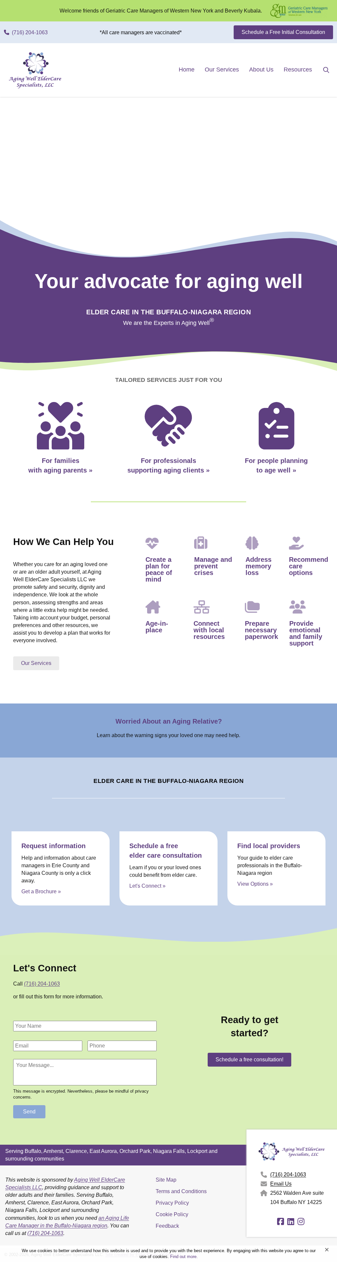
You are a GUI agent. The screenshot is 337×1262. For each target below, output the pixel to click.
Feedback (167, 1226)
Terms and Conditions (181, 1191)
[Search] (321, 69)
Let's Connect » (147, 886)
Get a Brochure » (41, 891)
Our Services (222, 69)
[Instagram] (302, 1222)
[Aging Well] (276, 442)
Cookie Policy (172, 1214)
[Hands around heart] (60, 444)
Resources (298, 69)
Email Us (281, 1184)
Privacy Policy (172, 1203)
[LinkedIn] (291, 1222)
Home (186, 69)
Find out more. (184, 1256)
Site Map (166, 1180)
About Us (261, 69)
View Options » (255, 884)
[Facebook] (281, 1222)
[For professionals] (168, 444)
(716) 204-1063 (42, 984)
